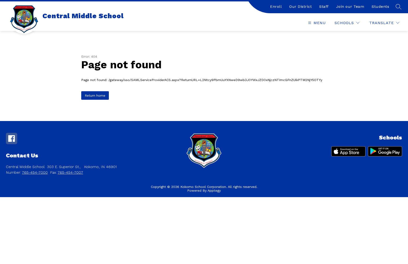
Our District (300, 6)
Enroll (276, 6)
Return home (95, 95)
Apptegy (214, 190)
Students (380, 6)
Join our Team (350, 6)
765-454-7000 (35, 172)
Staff (324, 6)
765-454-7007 (70, 172)
